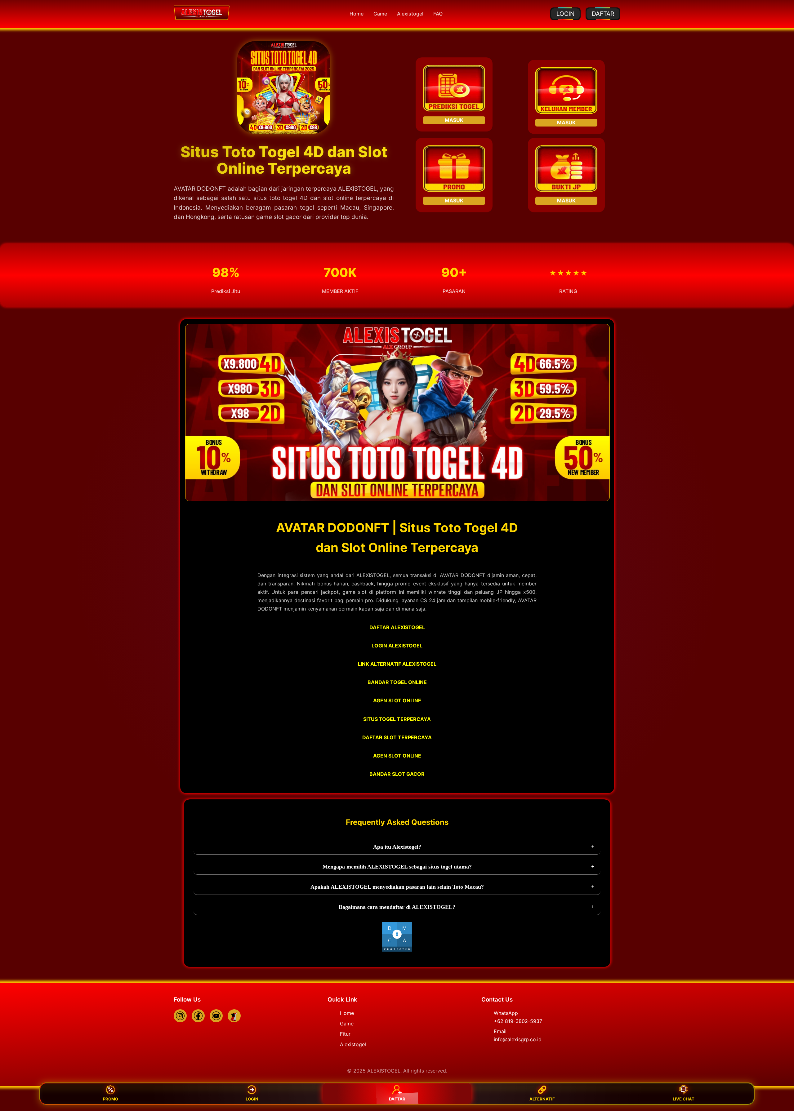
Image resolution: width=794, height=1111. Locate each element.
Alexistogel (410, 14)
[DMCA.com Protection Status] (397, 950)
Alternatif (542, 1098)
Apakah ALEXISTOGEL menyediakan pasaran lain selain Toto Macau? (397, 887)
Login (252, 1098)
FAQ (438, 14)
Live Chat (683, 1098)
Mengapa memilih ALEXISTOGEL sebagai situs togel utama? (397, 867)
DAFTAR (603, 13)
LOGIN (565, 13)
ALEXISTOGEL (357, 188)
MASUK (454, 122)
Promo (110, 1098)
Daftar (397, 1098)
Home (357, 14)
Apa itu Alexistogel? (397, 847)
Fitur (345, 1034)
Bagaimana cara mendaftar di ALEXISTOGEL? (397, 907)
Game (380, 14)
